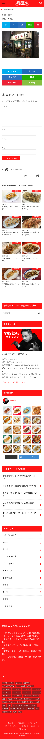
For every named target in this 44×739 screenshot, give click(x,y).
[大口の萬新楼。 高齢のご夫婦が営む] (27, 420)
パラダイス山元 (9, 556)
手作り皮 (12, 702)
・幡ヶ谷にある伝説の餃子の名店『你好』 (20, 636)
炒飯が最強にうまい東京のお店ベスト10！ (19, 477)
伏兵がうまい (28, 699)
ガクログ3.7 (27, 692)
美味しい (31, 708)
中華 (15, 699)
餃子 (19, 712)
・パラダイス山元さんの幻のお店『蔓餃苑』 (21, 633)
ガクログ (30, 686)
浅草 (3, 705)
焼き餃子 (27, 705)
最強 (31, 702)
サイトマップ (32, 723)
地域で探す (11, 723)
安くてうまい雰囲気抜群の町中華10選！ (20, 486)
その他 (5, 542)
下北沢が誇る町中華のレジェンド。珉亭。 (19, 514)
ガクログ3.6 (17, 692)
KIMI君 (4, 683)
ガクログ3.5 (6, 692)
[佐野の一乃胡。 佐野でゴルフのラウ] (27, 439)
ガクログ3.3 (27, 689)
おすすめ (26, 683)
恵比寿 (4, 702)
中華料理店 (7, 578)
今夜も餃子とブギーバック (24, 733)
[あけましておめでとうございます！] (36, 439)
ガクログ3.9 (6, 696)
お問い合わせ (22, 729)
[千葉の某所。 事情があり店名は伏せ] (27, 430)
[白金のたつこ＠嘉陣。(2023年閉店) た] (36, 410)
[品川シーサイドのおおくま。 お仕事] (17, 420)
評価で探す (21, 723)
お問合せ (25, 726)
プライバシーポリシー (12, 726)
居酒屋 (5, 585)
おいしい (18, 683)
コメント (5, 106)
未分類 (5, 592)
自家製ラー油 (6, 712)
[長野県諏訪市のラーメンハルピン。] (36, 449)
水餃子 (37, 702)
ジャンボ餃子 (17, 696)
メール (4, 139)
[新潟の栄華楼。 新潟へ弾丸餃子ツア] (27, 449)
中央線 (10, 699)
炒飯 (20, 705)
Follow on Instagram (30, 457)
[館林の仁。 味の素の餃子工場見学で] (17, 449)
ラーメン (36, 696)
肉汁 (37, 708)
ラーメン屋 (7, 570)
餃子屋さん (7, 606)
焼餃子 (34, 705)
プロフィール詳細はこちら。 (14, 382)
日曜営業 (25, 702)
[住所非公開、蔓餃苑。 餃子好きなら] (17, 430)
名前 (3, 129)
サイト (4, 148)
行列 (14, 712)
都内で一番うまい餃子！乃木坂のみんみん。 (20, 494)
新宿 (18, 702)
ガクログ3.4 (37, 689)
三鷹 (3, 699)
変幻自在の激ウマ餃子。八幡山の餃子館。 (19, 504)
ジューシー (27, 696)
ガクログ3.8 (37, 692)
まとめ (5, 549)
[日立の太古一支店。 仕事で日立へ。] (27, 410)
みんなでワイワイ (8, 686)
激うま (15, 705)
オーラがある (20, 686)
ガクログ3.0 (6, 689)
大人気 (37, 699)
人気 (20, 699)
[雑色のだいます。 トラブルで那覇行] (17, 410)
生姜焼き (5, 708)
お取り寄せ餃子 (9, 535)
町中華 (5, 599)
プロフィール (8, 563)
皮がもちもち (21, 708)
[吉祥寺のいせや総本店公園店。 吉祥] (36, 430)
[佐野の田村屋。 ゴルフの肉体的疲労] (17, 439)
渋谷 (9, 705)
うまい (11, 683)
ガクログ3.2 (17, 689)
